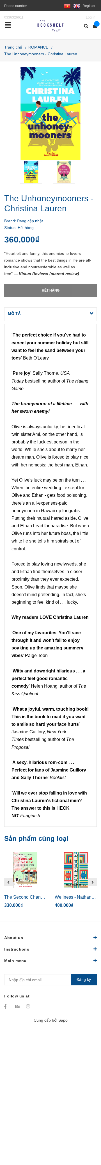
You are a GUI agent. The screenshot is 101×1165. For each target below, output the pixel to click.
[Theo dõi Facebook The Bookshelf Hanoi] (7, 1006)
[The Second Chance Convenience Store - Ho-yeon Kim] (25, 870)
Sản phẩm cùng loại (36, 838)
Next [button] (92, 882)
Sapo (63, 1020)
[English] (76, 6)
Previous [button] (8, 882)
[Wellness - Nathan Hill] (76, 870)
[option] (34, 172)
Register (88, 6)
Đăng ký (84, 979)
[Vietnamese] (67, 6)
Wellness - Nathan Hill (77, 897)
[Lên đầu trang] (85, 1138)
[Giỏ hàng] (93, 26)
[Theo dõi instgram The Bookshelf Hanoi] (29, 1006)
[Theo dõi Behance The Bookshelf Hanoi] (18, 1006)
